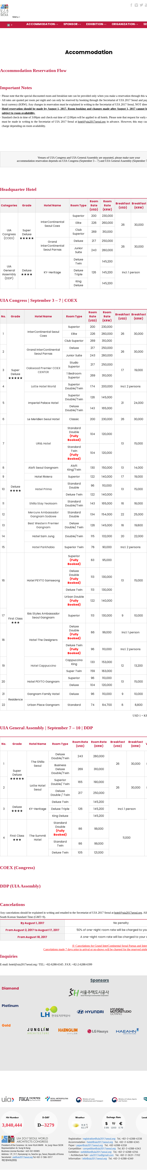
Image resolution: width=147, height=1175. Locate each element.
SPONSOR (70, 24)
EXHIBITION (94, 24)
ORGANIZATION (123, 24)
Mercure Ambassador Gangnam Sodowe (43, 514)
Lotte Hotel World (43, 386)
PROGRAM (136, 31)
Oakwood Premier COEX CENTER (43, 370)
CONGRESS (111, 31)
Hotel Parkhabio (43, 547)
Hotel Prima (43, 489)
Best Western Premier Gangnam (43, 525)
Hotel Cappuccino (43, 666)
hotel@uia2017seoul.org (23, 964)
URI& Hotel (43, 443)
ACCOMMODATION (40, 24)
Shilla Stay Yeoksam (43, 503)
